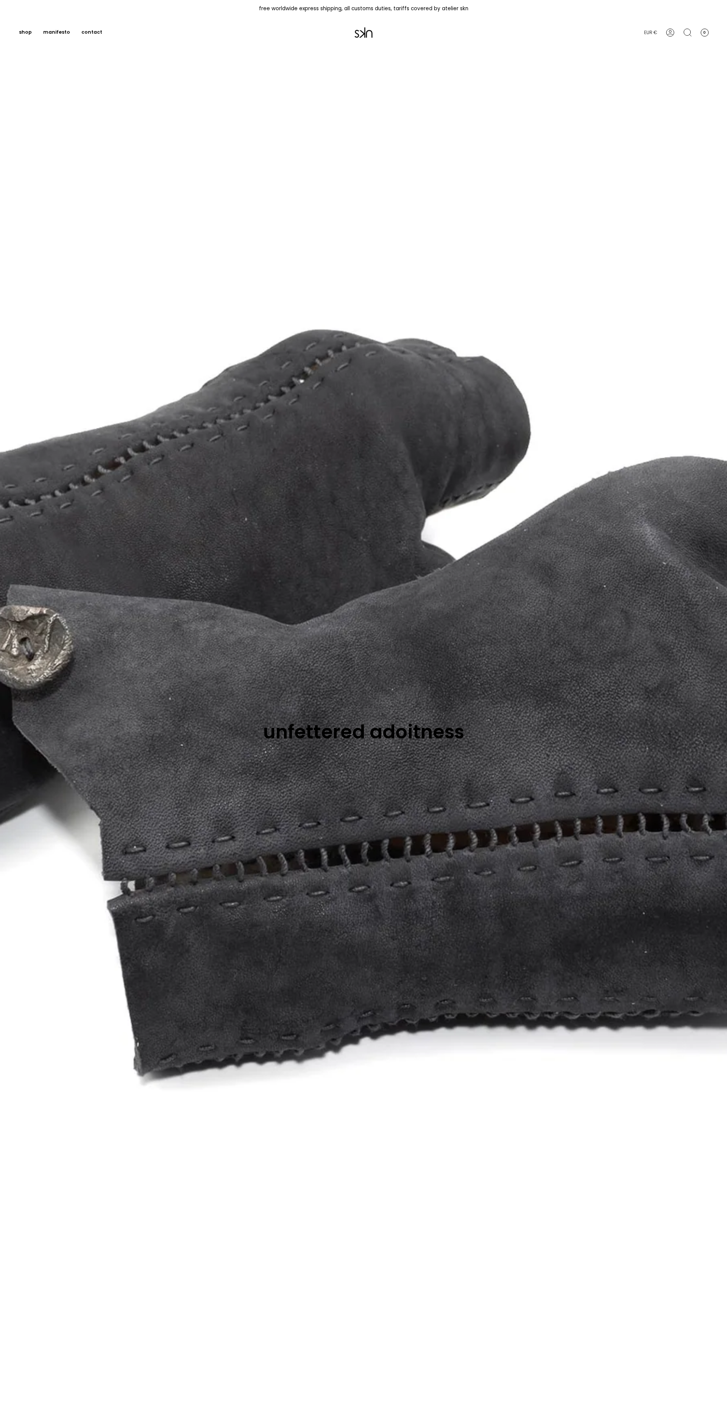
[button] (25, 32)
